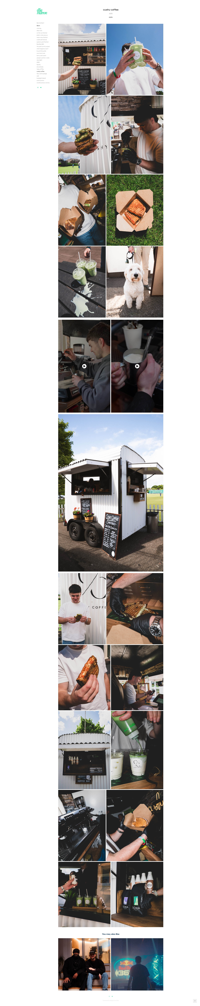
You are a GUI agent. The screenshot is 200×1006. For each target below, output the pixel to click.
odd (38, 76)
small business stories (43, 83)
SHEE (38, 62)
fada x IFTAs (40, 69)
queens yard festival (42, 42)
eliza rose (39, 30)
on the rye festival (42, 33)
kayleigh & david (41, 78)
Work (38, 26)
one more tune (41, 53)
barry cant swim (41, 55)
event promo (40, 80)
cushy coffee (40, 71)
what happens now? (42, 49)
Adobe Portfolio (114, 1000)
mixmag (39, 28)
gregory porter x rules (43, 58)
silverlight (39, 60)
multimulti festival (42, 39)
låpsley (39, 64)
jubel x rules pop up (42, 35)
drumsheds (40, 67)
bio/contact (40, 23)
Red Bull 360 (40, 44)
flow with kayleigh (42, 73)
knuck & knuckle (41, 51)
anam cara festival (42, 37)
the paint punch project (43, 46)
